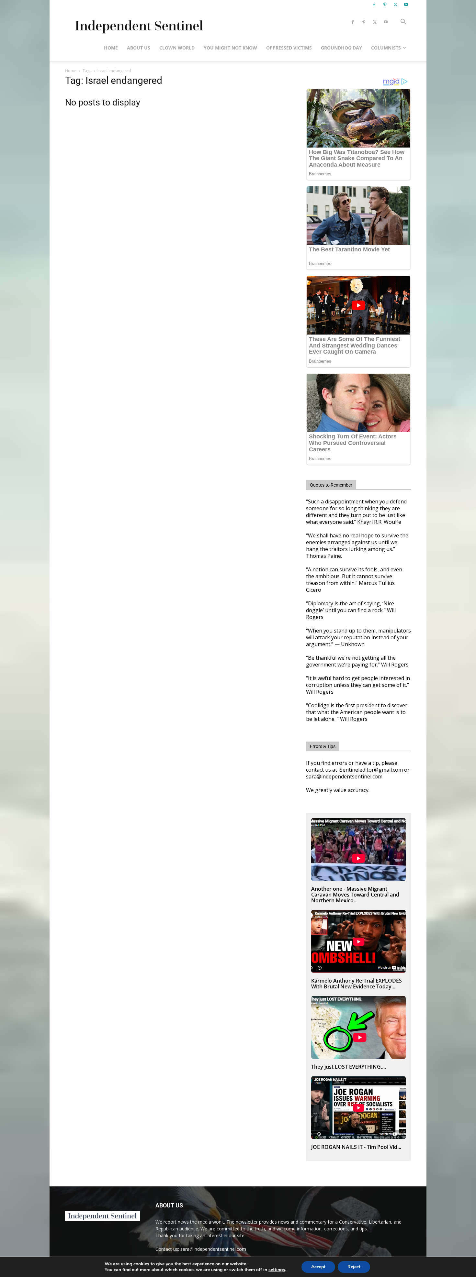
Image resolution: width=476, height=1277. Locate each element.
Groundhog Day (341, 48)
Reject (353, 1267)
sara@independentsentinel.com (213, 1249)
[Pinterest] (385, 4)
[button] (403, 22)
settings (276, 1270)
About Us (138, 48)
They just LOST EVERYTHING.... (348, 1067)
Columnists (386, 48)
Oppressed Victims (289, 48)
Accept (318, 1267)
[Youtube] (406, 4)
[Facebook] (374, 4)
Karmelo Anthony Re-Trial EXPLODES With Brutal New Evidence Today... (356, 983)
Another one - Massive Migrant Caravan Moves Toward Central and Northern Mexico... (355, 894)
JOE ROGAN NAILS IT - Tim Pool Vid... (356, 1147)
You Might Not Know (230, 48)
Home (111, 48)
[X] (395, 4)
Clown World (177, 48)
